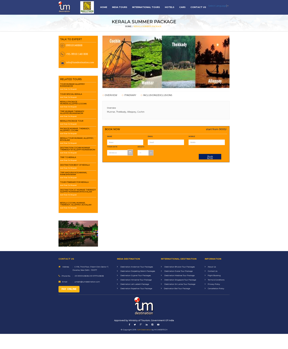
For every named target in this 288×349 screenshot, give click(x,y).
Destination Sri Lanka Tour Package (179, 284)
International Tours (146, 7)
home (128, 26)
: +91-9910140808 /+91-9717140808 (88, 276)
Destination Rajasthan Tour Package (136, 288)
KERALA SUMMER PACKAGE (148, 26)
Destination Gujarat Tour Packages (135, 275)
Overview (111, 95)
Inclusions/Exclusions (157, 95)
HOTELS (169, 7)
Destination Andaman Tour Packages (136, 267)
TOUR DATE (112, 147)
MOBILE (192, 136)
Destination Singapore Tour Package (180, 280)
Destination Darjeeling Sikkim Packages (137, 271)
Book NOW (210, 157)
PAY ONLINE (69, 289)
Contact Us (198, 7)
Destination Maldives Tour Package (179, 275)
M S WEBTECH (160, 329)
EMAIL (150, 136)
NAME (109, 136)
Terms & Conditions (216, 280)
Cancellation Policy (216, 288)
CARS (182, 7)
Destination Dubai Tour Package (178, 271)
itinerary (130, 95)
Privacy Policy (214, 284)
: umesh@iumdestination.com (86, 282)
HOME (103, 7)
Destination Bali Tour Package (177, 288)
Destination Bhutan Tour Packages (179, 267)
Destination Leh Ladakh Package (134, 284)
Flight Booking (214, 275)
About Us (212, 267)
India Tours (119, 7)
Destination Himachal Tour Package (136, 280)
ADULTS (141, 147)
